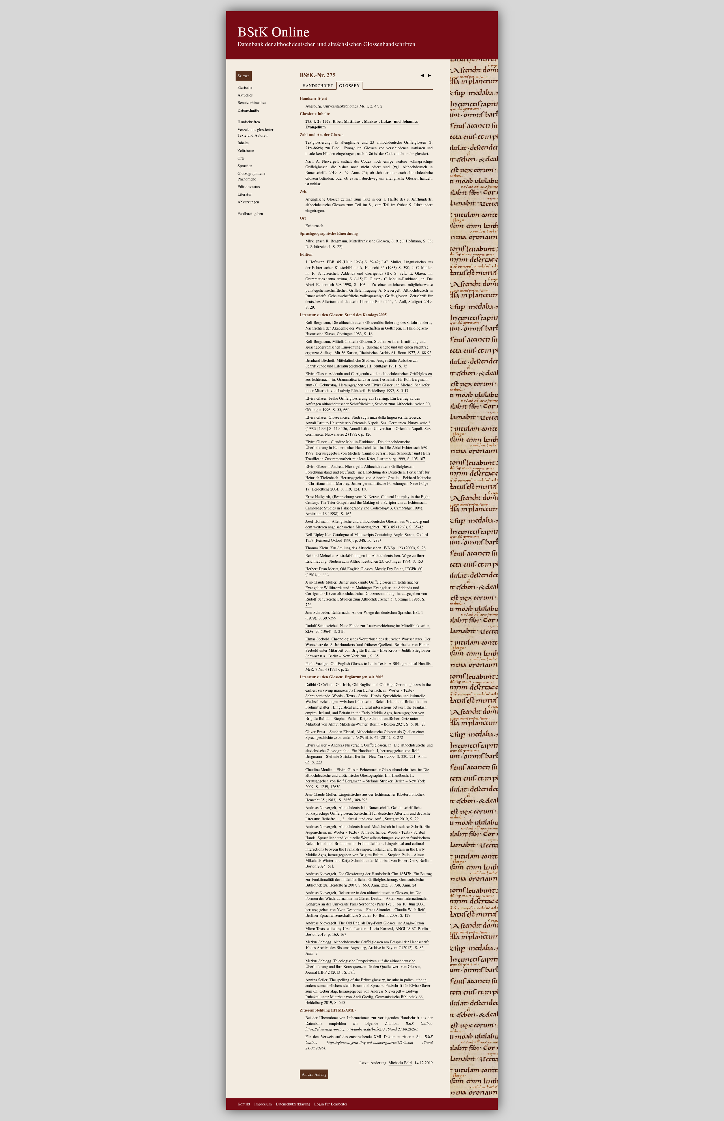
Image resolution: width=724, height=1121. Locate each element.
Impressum (263, 1104)
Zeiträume (246, 150)
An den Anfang (314, 1074)
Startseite (245, 87)
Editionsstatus (249, 186)
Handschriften (249, 121)
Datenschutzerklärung (293, 1104)
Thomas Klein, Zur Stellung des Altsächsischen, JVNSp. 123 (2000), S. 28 (365, 547)
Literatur (245, 194)
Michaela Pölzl (400, 1062)
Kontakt (244, 1104)
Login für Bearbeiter (330, 1104)
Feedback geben (250, 213)
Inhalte (243, 142)
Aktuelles (245, 95)
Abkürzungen (248, 202)
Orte (241, 158)
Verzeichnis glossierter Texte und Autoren (255, 132)
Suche (244, 75)
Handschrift (318, 85)
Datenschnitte (248, 110)
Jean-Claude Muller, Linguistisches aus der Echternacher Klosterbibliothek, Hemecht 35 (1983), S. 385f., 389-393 (365, 796)
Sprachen (245, 165)
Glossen (349, 86)
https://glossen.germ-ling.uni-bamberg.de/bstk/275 (345, 1029)
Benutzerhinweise (252, 102)
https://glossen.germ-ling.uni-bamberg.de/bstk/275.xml (370, 1042)
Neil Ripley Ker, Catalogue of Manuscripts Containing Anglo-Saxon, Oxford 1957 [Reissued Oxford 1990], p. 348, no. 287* (366, 537)
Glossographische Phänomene (251, 176)
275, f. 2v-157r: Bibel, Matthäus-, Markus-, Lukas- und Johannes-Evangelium (362, 124)
